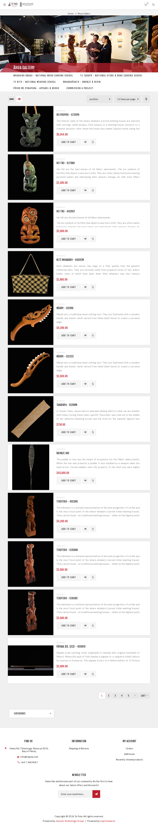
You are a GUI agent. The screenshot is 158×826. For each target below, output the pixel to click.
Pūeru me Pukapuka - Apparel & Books (36, 88)
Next (135, 696)
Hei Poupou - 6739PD (67, 114)
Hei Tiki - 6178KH (65, 163)
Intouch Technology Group (70, 821)
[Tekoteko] (30, 515)
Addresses (129, 754)
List (19, 99)
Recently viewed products (129, 759)
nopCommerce (107, 821)
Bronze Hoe (62, 453)
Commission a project (80, 88)
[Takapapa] (30, 419)
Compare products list (146, 99)
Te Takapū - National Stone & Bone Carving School (111, 75)
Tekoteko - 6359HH (67, 550)
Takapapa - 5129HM (66, 405)
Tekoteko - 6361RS (67, 598)
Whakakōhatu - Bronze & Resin (82, 82)
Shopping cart (147, 3)
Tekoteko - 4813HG (67, 501)
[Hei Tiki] (30, 177)
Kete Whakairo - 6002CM (70, 259)
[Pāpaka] (30, 660)
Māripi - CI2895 (64, 308)
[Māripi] (30, 322)
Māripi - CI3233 (65, 356)
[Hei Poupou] (30, 129)
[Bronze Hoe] (30, 467)
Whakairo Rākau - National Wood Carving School (43, 75)
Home (71, 13)
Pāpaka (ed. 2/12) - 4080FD (70, 646)
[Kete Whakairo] (30, 274)
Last (143, 695)
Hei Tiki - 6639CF (65, 211)
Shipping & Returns (79, 748)
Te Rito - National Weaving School (34, 82)
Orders (129, 748)
